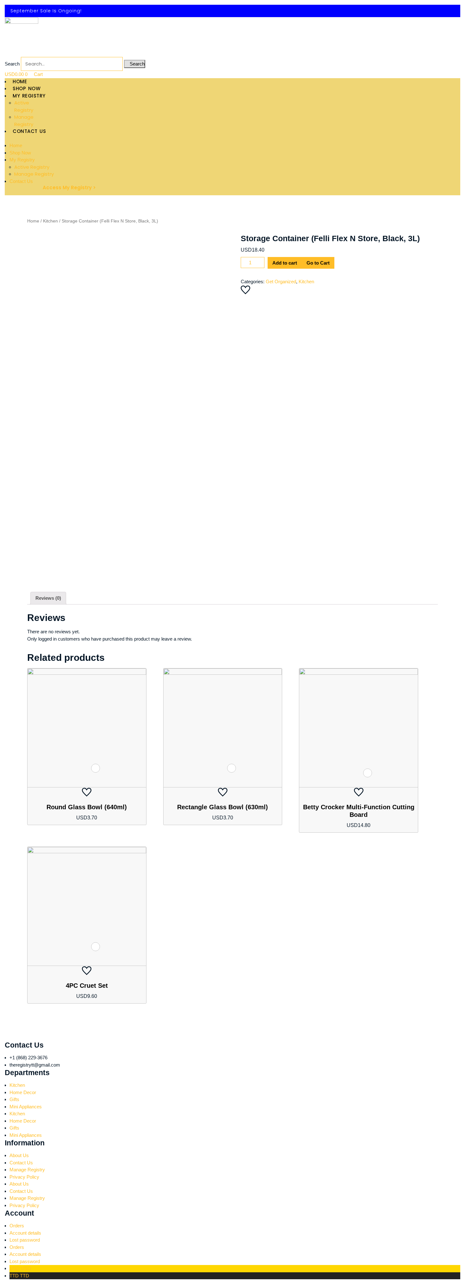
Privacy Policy (24, 1177)
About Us (19, 1155)
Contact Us (21, 181)
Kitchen (50, 221)
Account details (25, 1233)
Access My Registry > (69, 187)
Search (12, 63)
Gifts (14, 1099)
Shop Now (20, 152)
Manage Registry (34, 174)
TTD (19, 1275)
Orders (16, 1225)
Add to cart (284, 263)
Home (15, 145)
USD (20, 1268)
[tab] (48, 598)
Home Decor (22, 1092)
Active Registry (31, 167)
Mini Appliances (25, 1106)
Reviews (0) (48, 598)
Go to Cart (318, 263)
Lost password (24, 1240)
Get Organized (281, 281)
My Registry (22, 159)
